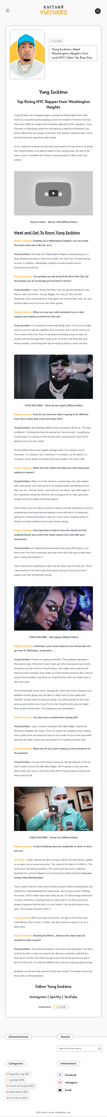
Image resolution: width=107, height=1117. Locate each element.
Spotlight (58, 41)
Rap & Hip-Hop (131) (19, 1074)
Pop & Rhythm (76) (18, 1092)
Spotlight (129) (17, 1080)
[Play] (53, 193)
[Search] (98, 11)
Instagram (38, 996)
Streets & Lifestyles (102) (22, 1086)
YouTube (70, 996)
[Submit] (99, 1048)
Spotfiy (55, 996)
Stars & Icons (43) (18, 1098)
